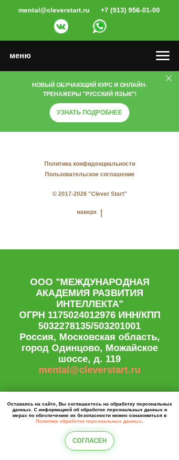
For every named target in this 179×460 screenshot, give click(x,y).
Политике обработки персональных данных (89, 421)
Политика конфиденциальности (89, 163)
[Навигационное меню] (162, 56)
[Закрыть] (168, 78)
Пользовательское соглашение (90, 174)
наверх (87, 212)
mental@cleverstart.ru (89, 369)
